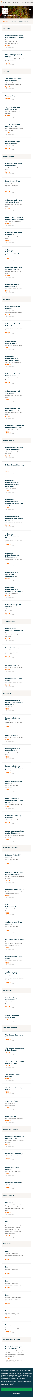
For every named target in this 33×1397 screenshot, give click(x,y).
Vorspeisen (5, 21)
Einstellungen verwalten (21, 1380)
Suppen (14, 21)
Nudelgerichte (23, 21)
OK (16, 1389)
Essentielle (16, 1393)
